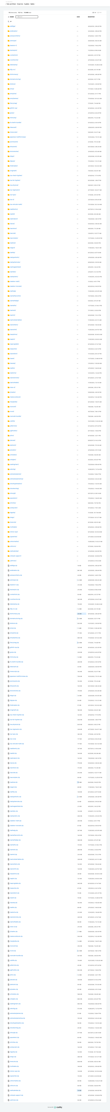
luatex (26, 4)
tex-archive (11, 4)
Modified (91, 17)
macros (20, 4)
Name (12, 16)
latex (32, 4)
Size (78, 17)
